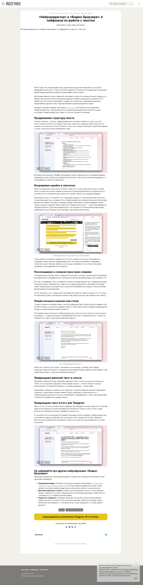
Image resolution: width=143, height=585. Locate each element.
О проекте (44, 570)
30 (92, 13)
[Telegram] (69, 527)
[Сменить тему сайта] (139, 4)
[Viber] (72, 527)
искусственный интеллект (74, 510)
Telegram (79, 517)
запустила (71, 108)
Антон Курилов (75, 13)
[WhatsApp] (75, 527)
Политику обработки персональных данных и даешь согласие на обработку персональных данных (118, 572)
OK (136, 578)
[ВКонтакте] (66, 527)
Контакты (25, 570)
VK (86, 517)
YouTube (94, 517)
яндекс (62, 510)
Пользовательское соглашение (32, 576)
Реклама (34, 570)
